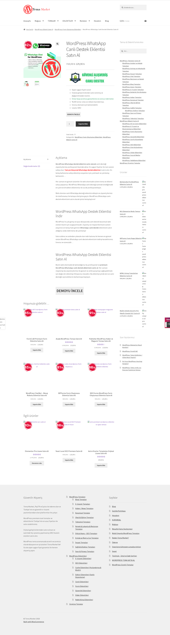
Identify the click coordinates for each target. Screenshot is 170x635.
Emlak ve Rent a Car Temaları (87, 538)
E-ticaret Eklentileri (83, 558)
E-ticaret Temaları (82, 504)
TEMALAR (52, 21)
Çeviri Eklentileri (81, 582)
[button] (57, 44)
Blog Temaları (81, 499)
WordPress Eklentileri (78, 556)
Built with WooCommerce (33, 622)
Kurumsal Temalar (82, 513)
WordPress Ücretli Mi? (130, 351)
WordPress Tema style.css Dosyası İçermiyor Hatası (131, 369)
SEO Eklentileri (81, 563)
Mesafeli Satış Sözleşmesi (122, 529)
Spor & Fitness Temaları (84, 551)
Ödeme (115, 542)
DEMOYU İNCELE (73, 114)
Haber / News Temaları (84, 508)
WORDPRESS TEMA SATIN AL (123, 560)
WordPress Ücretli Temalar (122, 565)
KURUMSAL (116, 520)
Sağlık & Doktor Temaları (85, 547)
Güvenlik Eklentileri (83, 590)
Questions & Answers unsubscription (126, 547)
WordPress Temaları (77, 497)
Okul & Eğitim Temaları (84, 517)
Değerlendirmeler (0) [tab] (31, 166)
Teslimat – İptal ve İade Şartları (124, 556)
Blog (107, 21)
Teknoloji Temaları (82, 522)
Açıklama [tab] (27, 159)
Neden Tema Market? (120, 538)
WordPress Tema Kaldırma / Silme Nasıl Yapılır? (132, 356)
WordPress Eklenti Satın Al (44, 29)
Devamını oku (37, 463)
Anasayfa (27, 21)
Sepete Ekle (83, 124)
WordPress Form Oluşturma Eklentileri (68, 29)
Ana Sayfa (29, 29)
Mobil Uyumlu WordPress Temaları (125, 533)
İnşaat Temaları (81, 542)
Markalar (83, 21)
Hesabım (97, 21)
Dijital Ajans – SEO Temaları (86, 533)
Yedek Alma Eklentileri (84, 599)
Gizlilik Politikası (119, 511)
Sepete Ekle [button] (37, 350)
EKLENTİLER (68, 21)
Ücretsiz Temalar (76, 604)
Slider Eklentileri (82, 595)
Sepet (114, 551)
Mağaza (38, 21)
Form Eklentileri (81, 586)
